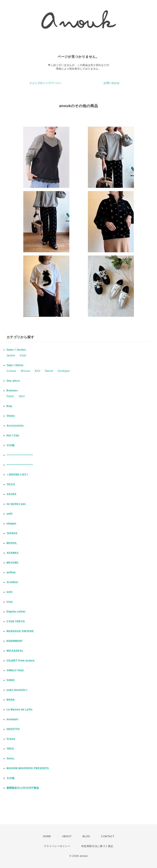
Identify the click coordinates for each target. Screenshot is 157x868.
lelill (9, 592)
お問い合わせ (112, 83)
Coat (23, 355)
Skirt (22, 396)
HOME (47, 836)
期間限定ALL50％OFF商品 (23, 787)
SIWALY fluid (15, 670)
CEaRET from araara (21, 660)
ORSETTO (13, 729)
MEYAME (12, 562)
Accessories (15, 425)
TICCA (11, 484)
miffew (11, 572)
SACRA (12, 494)
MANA (11, 699)
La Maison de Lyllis (20, 709)
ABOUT (67, 836)
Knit (37, 371)
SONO (11, 680)
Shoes (11, 415)
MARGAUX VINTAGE (20, 631)
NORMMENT (15, 641)
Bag (9, 406)
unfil (9, 513)
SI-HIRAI (12, 582)
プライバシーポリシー (57, 846)
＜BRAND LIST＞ (18, 474)
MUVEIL (12, 543)
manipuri (12, 719)
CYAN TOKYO (16, 621)
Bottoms (12, 390)
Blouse (25, 371)
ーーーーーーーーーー (20, 455)
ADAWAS (13, 552)
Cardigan (64, 371)
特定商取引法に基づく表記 (97, 846)
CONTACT (107, 836)
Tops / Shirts (15, 365)
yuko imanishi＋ (17, 690)
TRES (10, 748)
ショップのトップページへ (45, 83)
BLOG (86, 836)
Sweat (49, 371)
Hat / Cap (13, 435)
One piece (13, 380)
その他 (12, 445)
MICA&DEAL (15, 650)
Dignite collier (16, 611)
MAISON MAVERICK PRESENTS (28, 768)
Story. (11, 758)
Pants (10, 396)
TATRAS (12, 533)
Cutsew (11, 371)
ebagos (11, 523)
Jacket (11, 355)
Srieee (11, 738)
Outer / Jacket (16, 349)
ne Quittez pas (16, 504)
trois (10, 601)
